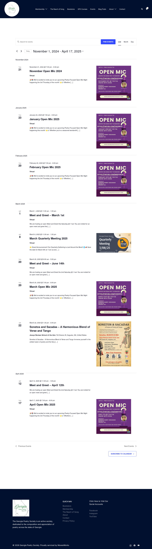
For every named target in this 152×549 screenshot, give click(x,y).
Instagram (93, 513)
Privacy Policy (69, 521)
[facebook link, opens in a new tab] (134, 545)
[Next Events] (21, 51)
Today (28, 51)
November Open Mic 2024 (46, 71)
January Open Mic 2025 (44, 119)
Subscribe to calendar (121, 454)
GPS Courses (82, 9)
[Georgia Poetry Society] (11, 9)
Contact (122, 9)
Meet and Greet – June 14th (47, 263)
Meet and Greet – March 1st (47, 215)
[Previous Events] (17, 51)
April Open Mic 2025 (42, 404)
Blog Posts (102, 9)
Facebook (93, 510)
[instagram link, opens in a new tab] (130, 545)
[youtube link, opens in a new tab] (138, 545)
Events (92, 9)
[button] (142, 9)
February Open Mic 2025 (45, 167)
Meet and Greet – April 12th (47, 385)
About (111, 9)
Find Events (108, 42)
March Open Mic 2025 (43, 287)
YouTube (93, 516)
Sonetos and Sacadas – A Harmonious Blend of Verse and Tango (60, 328)
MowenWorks (63, 545)
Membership (40, 9)
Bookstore (71, 9)
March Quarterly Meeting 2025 (48, 238)
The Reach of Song (57, 9)
